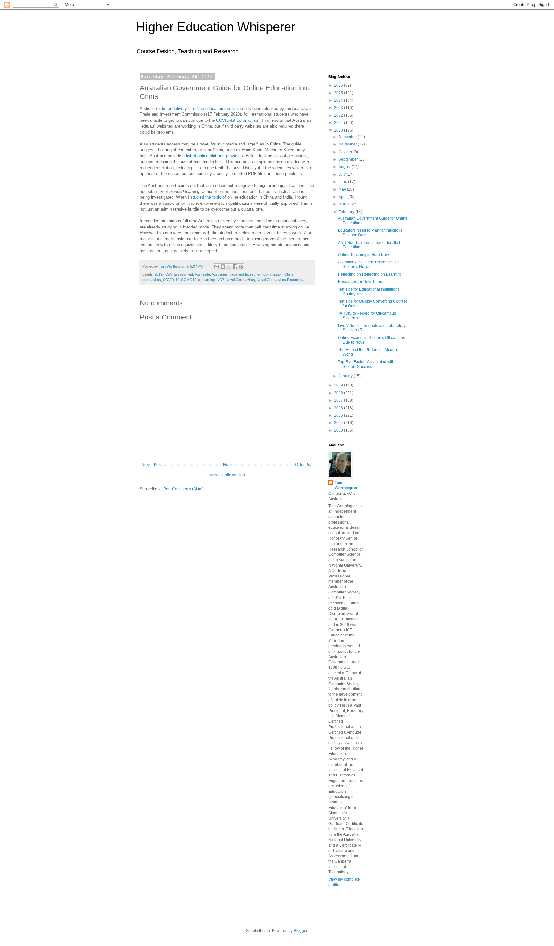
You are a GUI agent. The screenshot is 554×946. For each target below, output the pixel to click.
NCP (220, 280)
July (343, 174)
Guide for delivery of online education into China (198, 108)
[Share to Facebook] (235, 266)
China (288, 274)
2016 (339, 408)
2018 (339, 393)
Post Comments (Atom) (184, 489)
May (343, 189)
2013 (339, 430)
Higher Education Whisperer (215, 27)
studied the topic (205, 197)
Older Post (304, 464)
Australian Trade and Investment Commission (247, 274)
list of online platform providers (214, 156)
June (343, 181)
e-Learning (206, 280)
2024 (339, 100)
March (344, 204)
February (347, 212)
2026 (339, 85)
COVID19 (188, 280)
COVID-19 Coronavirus (237, 120)
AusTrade (202, 274)
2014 (339, 422)
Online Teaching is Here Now (363, 255)
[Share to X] (229, 266)
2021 (339, 122)
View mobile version (227, 475)
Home (228, 464)
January (346, 376)
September (349, 159)
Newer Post (151, 464)
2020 (339, 130)
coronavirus (151, 280)
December (348, 137)
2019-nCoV (163, 274)
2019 (339, 385)
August (345, 166)
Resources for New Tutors (360, 281)
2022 (339, 115)
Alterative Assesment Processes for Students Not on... (368, 264)
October (346, 152)
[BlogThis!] (223, 266)
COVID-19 (171, 280)
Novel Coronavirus (240, 280)
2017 (339, 400)
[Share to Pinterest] (241, 266)
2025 (339, 93)
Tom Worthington (346, 485)
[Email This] (217, 266)
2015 (339, 415)
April (343, 197)
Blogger (300, 930)
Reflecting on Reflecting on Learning (370, 274)
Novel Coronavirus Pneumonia (280, 280)
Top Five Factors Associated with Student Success (366, 364)
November (348, 144)
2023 (339, 107)
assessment (183, 274)
